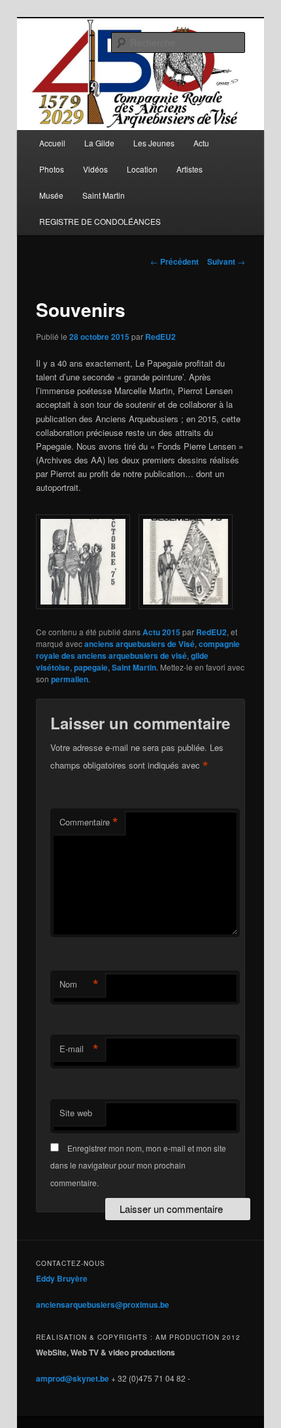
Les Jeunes (153, 142)
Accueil (52, 142)
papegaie (91, 667)
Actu (201, 142)
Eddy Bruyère (62, 1278)
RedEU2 (160, 336)
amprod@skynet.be (72, 1378)
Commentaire (88, 822)
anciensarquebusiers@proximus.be (102, 1304)
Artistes (189, 168)
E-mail (79, 1048)
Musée (51, 195)
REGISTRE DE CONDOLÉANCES (100, 221)
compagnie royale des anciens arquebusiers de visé (138, 649)
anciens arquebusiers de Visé (139, 644)
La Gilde (99, 142)
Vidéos (95, 168)
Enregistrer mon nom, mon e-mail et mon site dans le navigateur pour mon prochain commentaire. (138, 1165)
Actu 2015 (161, 632)
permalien (69, 679)
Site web (75, 1112)
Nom (79, 984)
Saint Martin (103, 195)
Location (142, 168)
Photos (51, 168)
